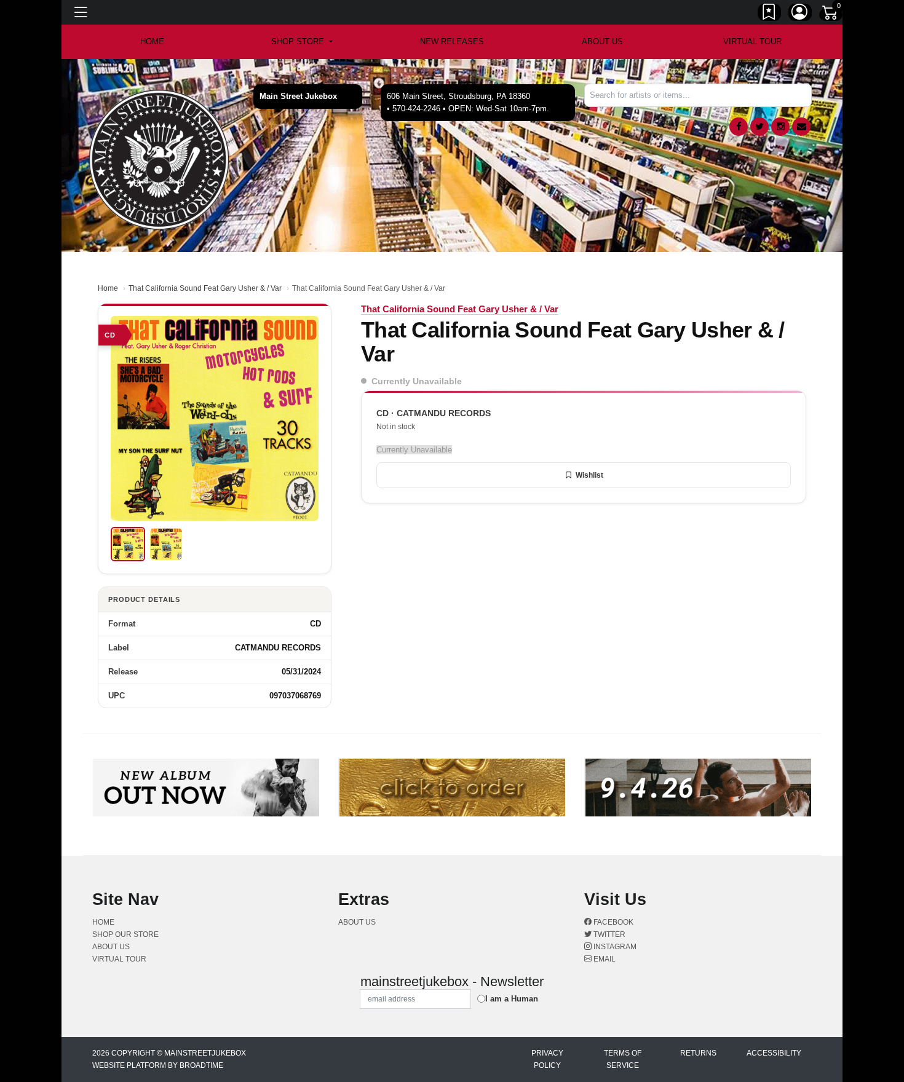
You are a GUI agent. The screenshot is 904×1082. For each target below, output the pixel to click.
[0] (831, 15)
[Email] (801, 126)
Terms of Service (622, 1059)
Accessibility (774, 1053)
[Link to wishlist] (769, 14)
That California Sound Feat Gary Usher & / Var (205, 288)
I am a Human (511, 998)
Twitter (608, 934)
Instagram (614, 946)
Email (604, 959)
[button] (301, 42)
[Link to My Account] (800, 14)
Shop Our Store (125, 934)
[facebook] (738, 126)
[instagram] (780, 126)
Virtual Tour (752, 41)
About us (602, 41)
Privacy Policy (547, 1059)
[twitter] (759, 126)
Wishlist (589, 475)
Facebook (612, 922)
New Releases (452, 41)
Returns (698, 1053)
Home (108, 288)
